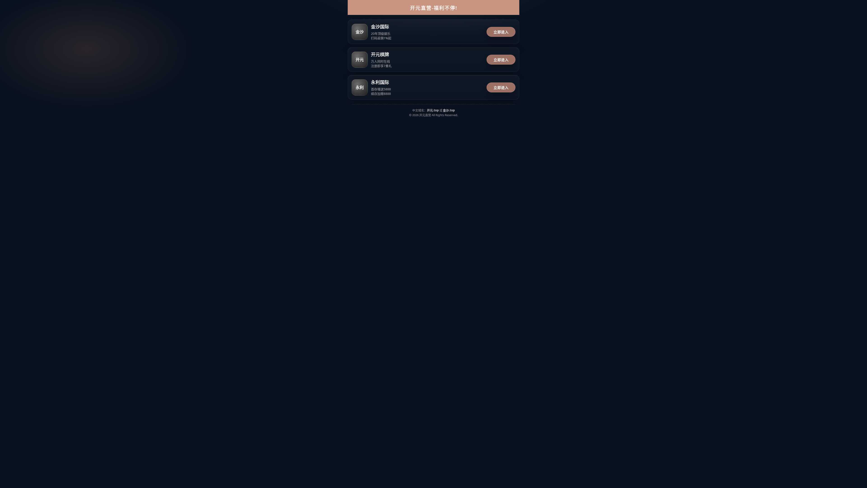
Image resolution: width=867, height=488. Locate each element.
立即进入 (501, 32)
